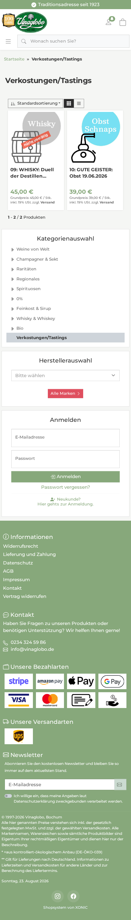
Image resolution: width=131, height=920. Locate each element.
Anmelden (69, 476)
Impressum (16, 579)
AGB (8, 571)
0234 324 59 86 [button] (28, 642)
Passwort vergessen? (65, 487)
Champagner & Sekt (37, 259)
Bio (19, 328)
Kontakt (12, 588)
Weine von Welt (33, 249)
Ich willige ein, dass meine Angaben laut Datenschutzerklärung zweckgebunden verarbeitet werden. (68, 798)
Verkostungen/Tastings (41, 337)
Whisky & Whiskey (35, 318)
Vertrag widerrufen (24, 596)
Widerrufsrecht (20, 546)
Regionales (28, 278)
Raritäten (26, 268)
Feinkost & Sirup (33, 308)
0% (19, 298)
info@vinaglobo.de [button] (32, 649)
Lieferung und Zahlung (29, 554)
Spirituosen (28, 288)
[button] (69, 103)
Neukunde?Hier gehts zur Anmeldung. (65, 502)
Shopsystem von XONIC (65, 907)
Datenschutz (18, 563)
